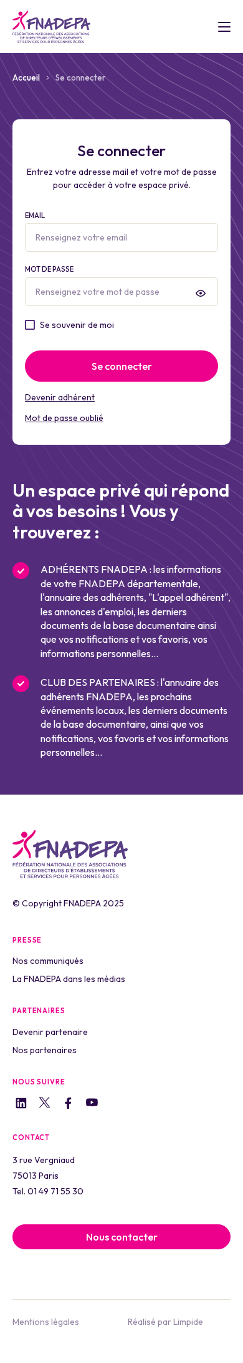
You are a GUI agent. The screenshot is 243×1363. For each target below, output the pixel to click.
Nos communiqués (47, 960)
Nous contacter (122, 1237)
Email (35, 215)
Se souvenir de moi (77, 324)
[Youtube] (91, 1104)
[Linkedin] (21, 1105)
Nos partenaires (44, 1050)
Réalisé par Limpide (165, 1321)
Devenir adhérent (60, 397)
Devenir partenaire (50, 1032)
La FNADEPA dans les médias (68, 978)
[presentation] (201, 293)
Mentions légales (45, 1321)
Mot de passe (49, 269)
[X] (44, 1104)
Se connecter (122, 366)
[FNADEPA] (51, 27)
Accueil (26, 77)
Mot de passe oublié (64, 418)
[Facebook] (68, 1105)
